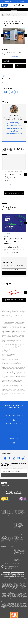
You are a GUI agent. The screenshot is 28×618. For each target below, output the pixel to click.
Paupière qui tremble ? (18, 541)
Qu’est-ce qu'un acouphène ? (7, 538)
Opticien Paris (5, 583)
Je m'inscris (14, 475)
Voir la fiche (14, 188)
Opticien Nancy (12, 587)
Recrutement (16, 552)
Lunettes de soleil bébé (18, 511)
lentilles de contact (6, 593)
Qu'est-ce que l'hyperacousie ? (7, 539)
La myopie (16, 536)
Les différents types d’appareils (7, 537)
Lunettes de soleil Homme (19, 509)
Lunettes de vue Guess (5, 511)
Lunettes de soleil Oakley (19, 514)
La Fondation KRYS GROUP (19, 551)
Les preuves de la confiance (19, 548)
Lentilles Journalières (18, 524)
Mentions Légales (17, 554)
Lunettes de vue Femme (6, 508)
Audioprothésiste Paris (20, 587)
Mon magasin (22, 1)
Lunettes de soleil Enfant (19, 510)
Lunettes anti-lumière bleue (6, 515)
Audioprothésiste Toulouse (9, 588)
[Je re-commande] (19, 5)
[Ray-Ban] (14, 293)
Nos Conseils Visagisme (19, 534)
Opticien (8, 13)
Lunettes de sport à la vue (6, 516)
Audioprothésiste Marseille (20, 589)
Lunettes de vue (4, 506)
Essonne (17, 13)
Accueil (3, 13)
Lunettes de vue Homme (6, 509)
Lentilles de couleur (18, 523)
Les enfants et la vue (18, 537)
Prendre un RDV (8, 1)
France (12, 13)
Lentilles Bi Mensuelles (18, 525)
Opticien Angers (5, 587)
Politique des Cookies (18, 555)
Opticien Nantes (10, 584)
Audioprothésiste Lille (19, 588)
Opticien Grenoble (22, 585)
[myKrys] (16, 5)
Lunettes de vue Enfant (5, 510)
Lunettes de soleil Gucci (18, 513)
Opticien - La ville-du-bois (7, 14)
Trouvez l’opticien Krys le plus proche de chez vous (15, 604)
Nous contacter (8, 568)
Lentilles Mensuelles (18, 526)
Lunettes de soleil (17, 506)
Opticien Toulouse (12, 583)
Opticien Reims (23, 586)
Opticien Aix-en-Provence (14, 586)
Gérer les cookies (17, 560)
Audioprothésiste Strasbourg (8, 589)
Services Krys (16, 535)
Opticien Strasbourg (18, 584)
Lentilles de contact (18, 521)
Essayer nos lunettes (15, 299)
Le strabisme (16, 538)
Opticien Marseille (5, 586)
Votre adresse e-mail (13, 468)
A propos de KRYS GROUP (19, 550)
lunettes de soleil (19, 593)
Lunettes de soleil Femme (19, 508)
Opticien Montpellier (7, 585)
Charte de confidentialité (19, 553)
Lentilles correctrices (18, 522)
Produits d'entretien (18, 527)
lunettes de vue (13, 593)
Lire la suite (7, 255)
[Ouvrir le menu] (25, 5)
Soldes (15, 515)
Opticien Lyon (19, 583)
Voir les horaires (14, 56)
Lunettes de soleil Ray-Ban (19, 512)
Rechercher (14, 272)
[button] (22, 5)
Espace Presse (17, 549)
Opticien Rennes (15, 585)
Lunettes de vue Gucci (5, 512)
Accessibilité (16, 559)
